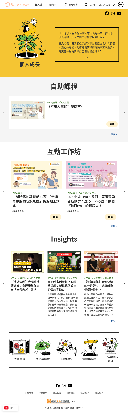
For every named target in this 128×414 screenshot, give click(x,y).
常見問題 (29, 393)
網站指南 (57, 393)
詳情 (112, 124)
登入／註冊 (104, 4)
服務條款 (71, 393)
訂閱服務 (43, 393)
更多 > (113, 134)
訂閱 (92, 4)
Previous (5, 112)
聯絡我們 (85, 393)
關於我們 (99, 393)
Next (123, 112)
